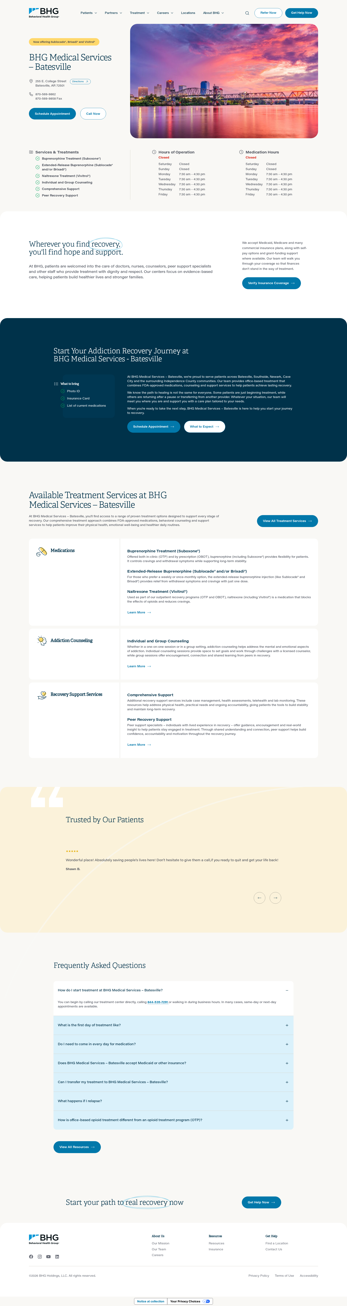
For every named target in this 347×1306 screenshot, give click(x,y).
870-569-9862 (45, 94)
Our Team (159, 1249)
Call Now (93, 113)
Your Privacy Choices (185, 1301)
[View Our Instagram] (40, 1256)
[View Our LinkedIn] (57, 1256)
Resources (216, 1243)
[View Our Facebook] (31, 1256)
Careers (157, 1255)
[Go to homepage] (44, 13)
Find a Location (276, 1243)
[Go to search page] (247, 13)
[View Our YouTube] (48, 1256)
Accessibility (309, 1275)
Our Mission (160, 1243)
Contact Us (273, 1249)
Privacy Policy (259, 1275)
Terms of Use (284, 1275)
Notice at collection (150, 1301)
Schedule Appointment (52, 113)
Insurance (216, 1249)
